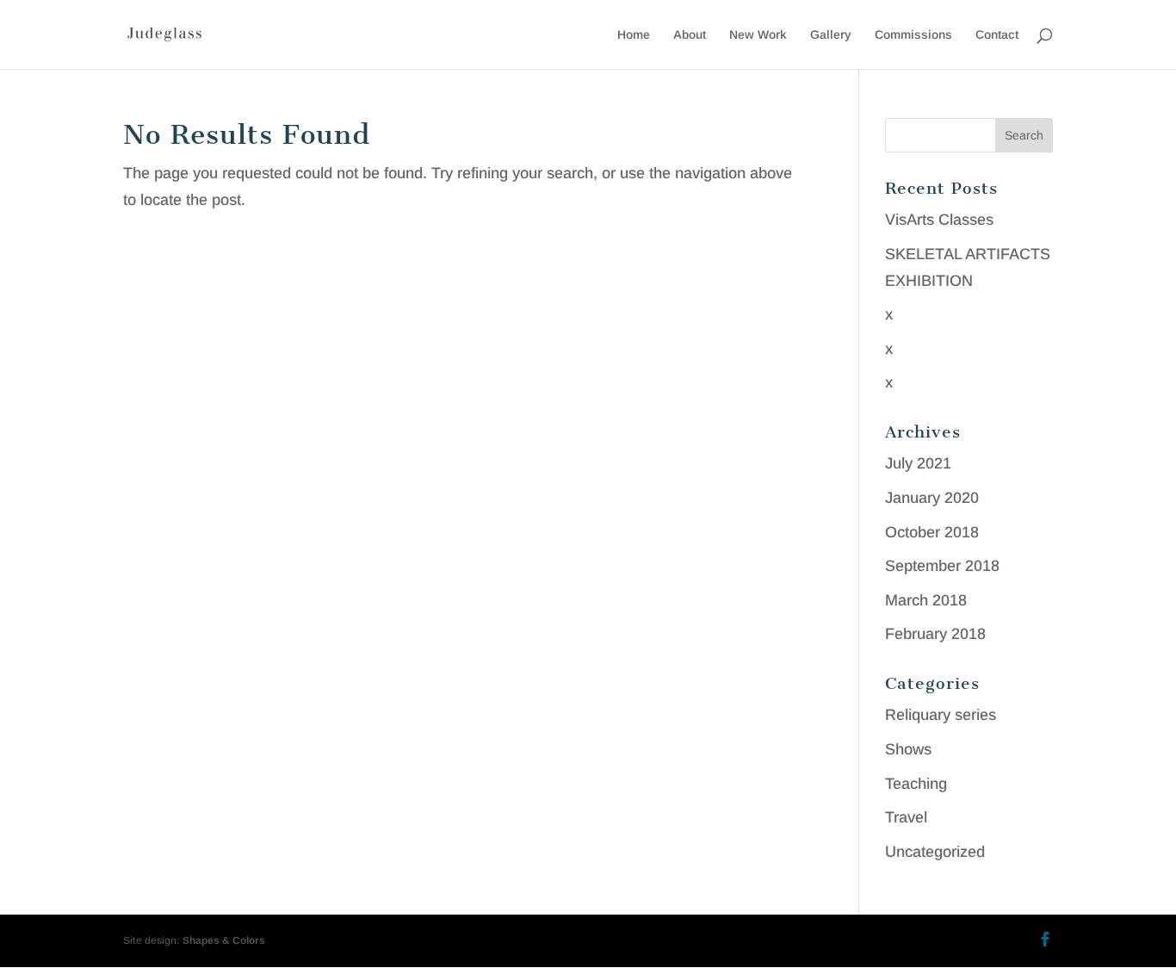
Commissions (913, 34)
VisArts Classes (939, 219)
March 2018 (926, 600)
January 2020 (932, 497)
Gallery (830, 34)
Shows (908, 749)
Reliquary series (940, 714)
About (689, 34)
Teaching (916, 783)
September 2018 (942, 565)
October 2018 (932, 532)
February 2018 (935, 633)
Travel (906, 817)
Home (633, 34)
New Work (758, 34)
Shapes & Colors (224, 940)
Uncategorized (935, 851)
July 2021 (918, 463)
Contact (996, 34)
